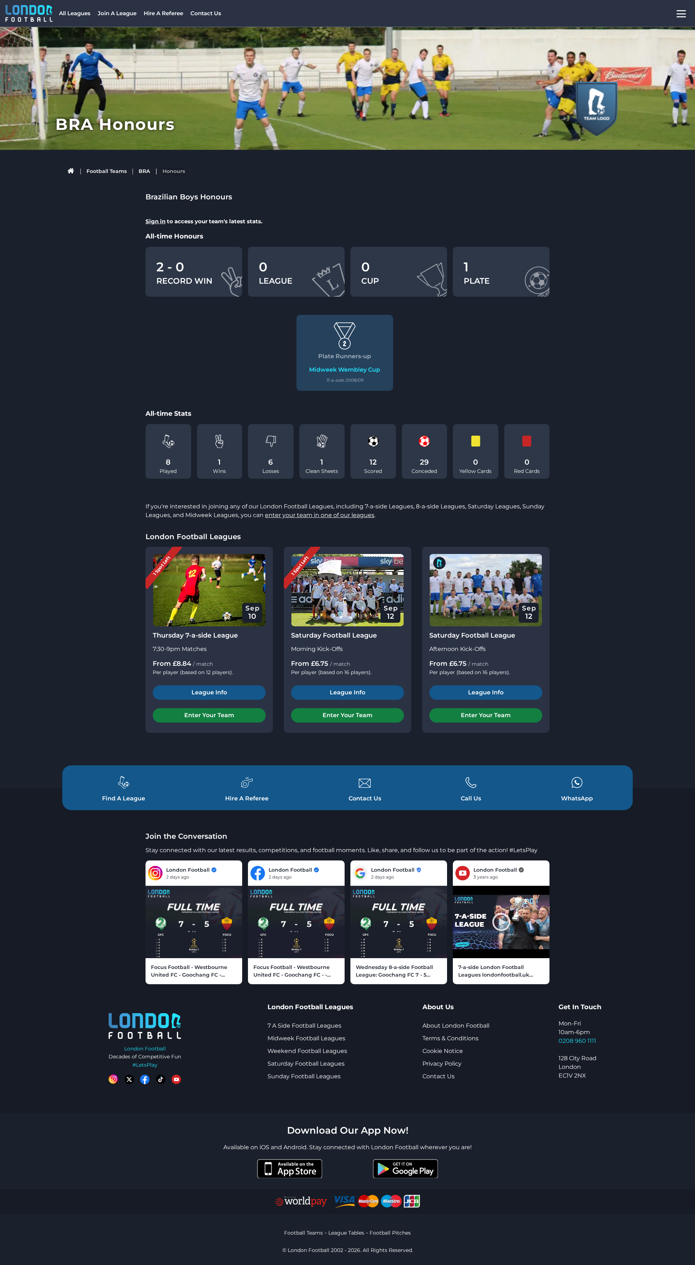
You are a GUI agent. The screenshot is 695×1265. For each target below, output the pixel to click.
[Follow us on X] (129, 1079)
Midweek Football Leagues (306, 1038)
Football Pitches (390, 1233)
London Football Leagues (193, 536)
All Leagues (74, 13)
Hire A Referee (163, 13)
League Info (209, 692)
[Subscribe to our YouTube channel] (176, 1079)
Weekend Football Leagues (307, 1051)
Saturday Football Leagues (306, 1063)
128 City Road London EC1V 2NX (578, 1067)
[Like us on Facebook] (144, 1079)
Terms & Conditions (450, 1038)
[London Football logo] (28, 13)
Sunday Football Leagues (304, 1076)
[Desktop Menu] (681, 13)
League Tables (346, 1233)
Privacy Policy (442, 1063)
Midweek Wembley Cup (344, 369)
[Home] (71, 171)
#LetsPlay (144, 1065)
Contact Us (205, 13)
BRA (144, 171)
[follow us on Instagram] (113, 1079)
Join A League (117, 13)
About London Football (455, 1025)
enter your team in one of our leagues (319, 515)
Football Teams (107, 171)
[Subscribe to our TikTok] (160, 1079)
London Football (145, 1048)
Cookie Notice (442, 1051)
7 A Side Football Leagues (304, 1025)
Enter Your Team (209, 715)
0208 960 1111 (577, 1040)
